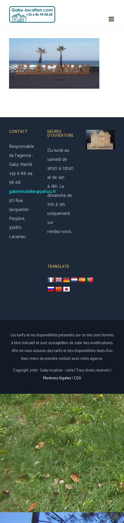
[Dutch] (74, 280)
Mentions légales (57, 378)
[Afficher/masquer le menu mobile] (112, 19)
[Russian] (50, 289)
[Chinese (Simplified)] (58, 289)
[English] (58, 280)
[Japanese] (66, 289)
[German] (66, 280)
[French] (50, 280)
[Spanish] (82, 280)
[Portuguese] (90, 280)
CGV (77, 378)
